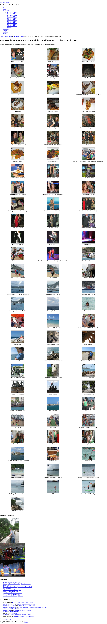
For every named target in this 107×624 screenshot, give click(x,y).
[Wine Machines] (88, 76)
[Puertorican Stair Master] (53, 343)
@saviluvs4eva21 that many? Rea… (13, 596)
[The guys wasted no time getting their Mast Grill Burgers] (88, 160)
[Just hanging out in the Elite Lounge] (17, 210)
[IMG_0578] (12, 559)
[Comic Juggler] (88, 243)
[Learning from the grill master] (17, 126)
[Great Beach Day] (88, 459)
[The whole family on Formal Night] (88, 210)
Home (1, 36)
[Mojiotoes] (53, 426)
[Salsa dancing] (17, 426)
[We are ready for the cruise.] (88, 442)
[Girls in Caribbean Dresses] (88, 193)
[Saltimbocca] (17, 93)
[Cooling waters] (88, 309)
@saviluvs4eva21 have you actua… (12, 593)
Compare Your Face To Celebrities (25, 604)
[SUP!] (53, 492)
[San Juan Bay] (53, 409)
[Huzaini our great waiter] (17, 60)
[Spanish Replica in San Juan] (17, 409)
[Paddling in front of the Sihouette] (17, 492)
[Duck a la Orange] (17, 160)
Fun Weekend (7, 588)
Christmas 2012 (7, 585)
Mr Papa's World (4, 2)
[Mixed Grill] (17, 110)
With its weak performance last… (12, 594)
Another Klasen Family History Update (22, 602)
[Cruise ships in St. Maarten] (53, 326)
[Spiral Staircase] (88, 343)
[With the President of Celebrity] (17, 193)
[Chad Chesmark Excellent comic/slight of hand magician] (53, 259)
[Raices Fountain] (53, 393)
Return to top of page (5, 619)
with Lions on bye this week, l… (12, 590)
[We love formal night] (88, 176)
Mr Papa (5, 611)
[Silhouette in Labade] (17, 509)
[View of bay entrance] (88, 376)
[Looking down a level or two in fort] (53, 359)
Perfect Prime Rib (14, 611)
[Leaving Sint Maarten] (53, 309)
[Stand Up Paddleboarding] (88, 492)
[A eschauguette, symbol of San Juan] (53, 376)
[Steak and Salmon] (53, 110)
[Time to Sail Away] (17, 442)
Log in (26, 622)
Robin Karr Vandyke (8, 604)
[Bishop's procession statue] (17, 376)
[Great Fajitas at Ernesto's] (88, 276)
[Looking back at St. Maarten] (53, 293)
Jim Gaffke (6, 608)
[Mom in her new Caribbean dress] (53, 210)
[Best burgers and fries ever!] (17, 176)
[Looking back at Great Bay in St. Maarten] (17, 293)
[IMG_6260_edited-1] (12, 576)
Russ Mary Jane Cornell (9, 605)
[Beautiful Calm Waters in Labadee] (53, 476)
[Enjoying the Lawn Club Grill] (17, 143)
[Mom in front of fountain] (17, 393)
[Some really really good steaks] (88, 126)
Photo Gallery (8, 36)
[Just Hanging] (53, 442)
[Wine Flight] (53, 76)
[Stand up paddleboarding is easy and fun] (88, 476)
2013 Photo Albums (18, 36)
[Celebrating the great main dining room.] (53, 193)
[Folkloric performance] (17, 259)
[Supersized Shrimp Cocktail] (17, 76)
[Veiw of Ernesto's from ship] (88, 259)
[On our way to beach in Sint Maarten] (88, 326)
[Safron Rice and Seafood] (88, 60)
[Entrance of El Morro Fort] (88, 359)
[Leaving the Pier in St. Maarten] (17, 309)
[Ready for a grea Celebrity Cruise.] (88, 426)
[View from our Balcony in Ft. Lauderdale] (17, 459)
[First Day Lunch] (53, 459)
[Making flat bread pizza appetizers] (53, 143)
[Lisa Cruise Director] (17, 243)
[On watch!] (17, 359)
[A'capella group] (53, 243)
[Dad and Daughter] (53, 226)
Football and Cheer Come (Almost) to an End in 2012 (17, 587)
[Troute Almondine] (53, 60)
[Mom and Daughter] (17, 226)
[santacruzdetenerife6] (9, 542)
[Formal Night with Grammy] (88, 226)
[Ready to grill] (88, 143)
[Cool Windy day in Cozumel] (17, 276)
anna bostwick (7, 610)
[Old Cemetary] (17, 343)
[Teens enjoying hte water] (17, 476)
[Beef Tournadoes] (53, 160)
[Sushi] (53, 93)
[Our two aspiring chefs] (53, 126)
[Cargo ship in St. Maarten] (88, 293)
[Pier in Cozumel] (53, 276)
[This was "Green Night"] (53, 176)
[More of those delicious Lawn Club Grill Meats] (88, 93)
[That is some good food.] (88, 110)
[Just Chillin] (17, 326)
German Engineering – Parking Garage (20, 614)
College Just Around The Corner (12, 582)
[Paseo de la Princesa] (88, 393)
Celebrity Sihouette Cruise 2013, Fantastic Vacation (17, 584)
